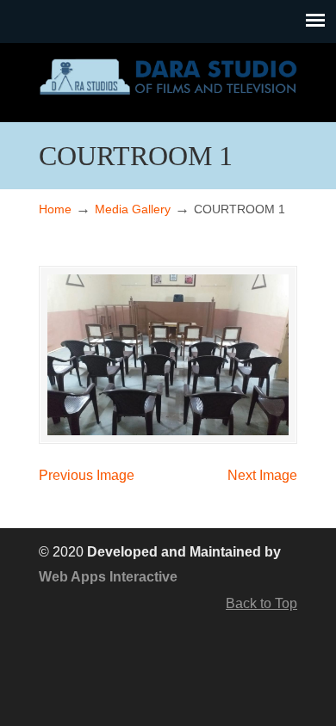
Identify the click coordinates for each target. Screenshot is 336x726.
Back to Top (261, 603)
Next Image (262, 475)
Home (55, 209)
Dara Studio (168, 75)
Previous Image (86, 475)
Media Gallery (133, 209)
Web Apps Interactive (108, 576)
